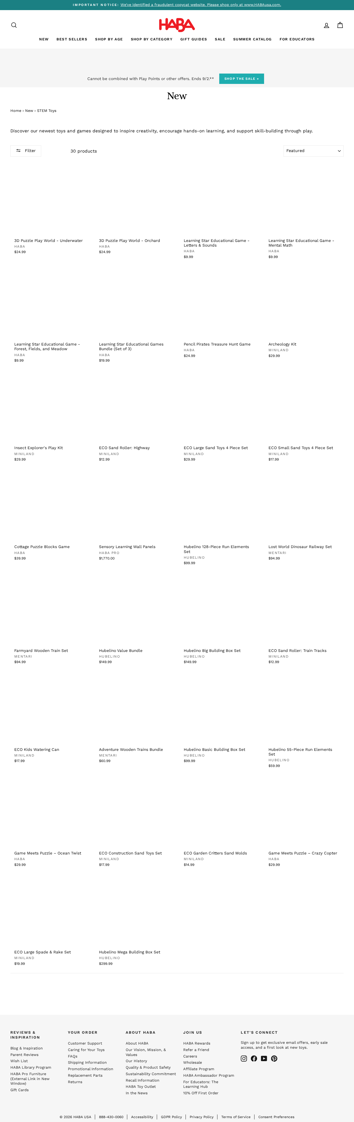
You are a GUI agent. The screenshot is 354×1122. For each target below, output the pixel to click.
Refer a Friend (196, 1050)
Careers (190, 1056)
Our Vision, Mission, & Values (146, 1052)
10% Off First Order (200, 1093)
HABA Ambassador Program (208, 1075)
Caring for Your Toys (86, 1050)
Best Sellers (71, 39)
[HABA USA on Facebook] (254, 1058)
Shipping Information (87, 1062)
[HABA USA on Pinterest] (274, 1058)
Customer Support (85, 1043)
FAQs (72, 1056)
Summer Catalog (252, 39)
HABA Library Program (30, 1067)
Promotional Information (90, 1069)
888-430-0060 (111, 1117)
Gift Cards (19, 1090)
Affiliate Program (198, 1069)
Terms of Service (236, 1117)
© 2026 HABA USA (75, 1117)
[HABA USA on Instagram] (244, 1058)
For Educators (297, 39)
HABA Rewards (196, 1043)
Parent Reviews (24, 1055)
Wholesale (192, 1062)
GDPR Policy (171, 1117)
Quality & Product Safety (148, 1067)
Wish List (19, 1061)
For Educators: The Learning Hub (200, 1084)
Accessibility (142, 1117)
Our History (136, 1061)
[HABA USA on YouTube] (264, 1058)
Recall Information (142, 1080)
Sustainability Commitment (151, 1074)
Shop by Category (152, 39)
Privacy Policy (202, 1117)
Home (15, 111)
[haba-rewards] (317, 25)
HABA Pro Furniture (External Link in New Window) (29, 1079)
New (29, 111)
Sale (220, 39)
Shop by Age (109, 39)
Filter (30, 150)
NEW (44, 39)
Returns (75, 1082)
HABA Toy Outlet (141, 1086)
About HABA (137, 1043)
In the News (137, 1093)
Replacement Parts (85, 1075)
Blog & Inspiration (26, 1048)
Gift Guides (193, 39)
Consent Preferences (276, 1117)
